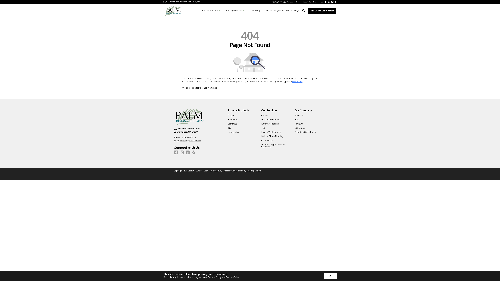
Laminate (232, 124)
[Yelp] (336, 2)
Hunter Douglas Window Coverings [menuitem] (282, 10)
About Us (299, 115)
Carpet (231, 115)
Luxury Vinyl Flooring (271, 132)
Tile (229, 128)
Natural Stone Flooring (272, 136)
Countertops (267, 140)
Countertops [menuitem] (255, 10)
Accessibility (229, 171)
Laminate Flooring (270, 124)
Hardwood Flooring (270, 120)
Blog (297, 120)
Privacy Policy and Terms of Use (223, 277)
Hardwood (233, 120)
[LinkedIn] (332, 2)
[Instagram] (329, 2)
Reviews (299, 124)
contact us (297, 81)
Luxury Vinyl (233, 132)
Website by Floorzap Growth (248, 171)
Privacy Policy (216, 171)
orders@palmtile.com (190, 140)
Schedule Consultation (305, 132)
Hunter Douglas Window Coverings (273, 146)
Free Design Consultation (322, 11)
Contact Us (300, 128)
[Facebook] (326, 2)
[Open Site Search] (304, 11)
